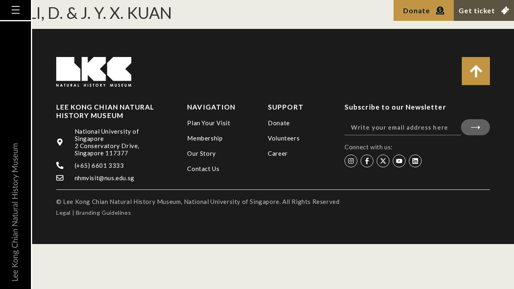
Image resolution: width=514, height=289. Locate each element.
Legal (63, 212)
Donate (279, 122)
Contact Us (203, 168)
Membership (204, 138)
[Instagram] (351, 161)
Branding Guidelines (103, 212)
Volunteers (284, 138)
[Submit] (475, 127)
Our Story (201, 153)
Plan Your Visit (208, 122)
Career (278, 153)
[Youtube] (399, 161)
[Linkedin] (415, 161)
